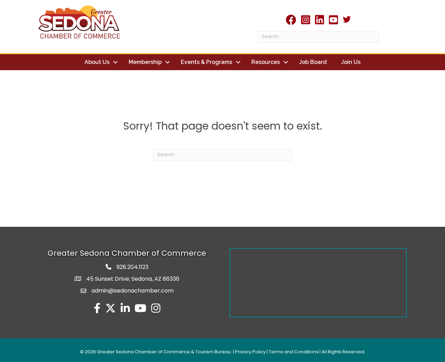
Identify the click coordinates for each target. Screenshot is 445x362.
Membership (145, 62)
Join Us (351, 62)
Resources (265, 62)
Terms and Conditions (293, 351)
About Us (97, 62)
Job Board (313, 62)
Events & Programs (206, 62)
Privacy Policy (250, 351)
